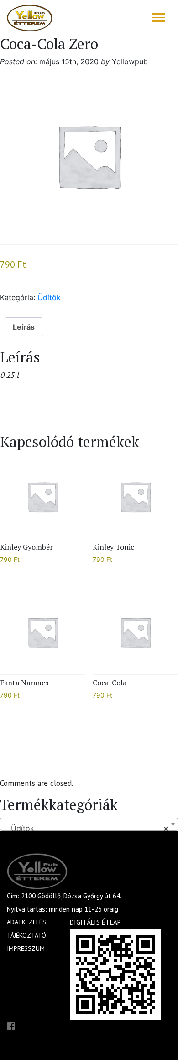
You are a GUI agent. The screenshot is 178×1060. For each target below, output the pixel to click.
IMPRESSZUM (26, 948)
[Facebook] (11, 1025)
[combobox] (89, 824)
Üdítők (49, 297)
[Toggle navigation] (158, 17)
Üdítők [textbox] (86, 828)
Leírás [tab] (24, 326)
